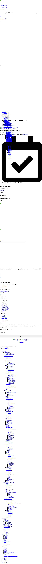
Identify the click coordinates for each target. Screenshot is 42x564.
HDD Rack (8, 412)
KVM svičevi (8, 480)
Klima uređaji (6, 520)
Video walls (8, 440)
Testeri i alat (10, 478)
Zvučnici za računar (11, 403)
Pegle (5, 125)
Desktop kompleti (11, 395)
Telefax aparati (9, 147)
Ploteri (7, 491)
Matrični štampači (9, 485)
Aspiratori (5, 530)
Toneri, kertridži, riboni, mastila (11, 492)
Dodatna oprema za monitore (11, 392)
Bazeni (5, 545)
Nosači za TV (10, 442)
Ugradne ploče (8, 523)
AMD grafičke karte (11, 375)
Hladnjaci (7, 377)
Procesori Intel (10, 367)
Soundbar (9, 430)
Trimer (5, 117)
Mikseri (5, 548)
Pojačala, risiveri (11, 433)
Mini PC (5, 355)
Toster (5, 126)
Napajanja (7, 388)
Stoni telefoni (9, 145)
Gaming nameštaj (9, 420)
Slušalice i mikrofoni (9, 399)
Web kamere (8, 409)
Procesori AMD (10, 366)
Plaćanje (6, 348)
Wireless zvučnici (11, 408)
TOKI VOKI (8, 516)
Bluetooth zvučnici (11, 407)
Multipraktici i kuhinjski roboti (9, 552)
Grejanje (5, 130)
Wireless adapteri (9, 128)
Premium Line (4, 534)
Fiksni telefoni (8, 511)
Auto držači (10, 504)
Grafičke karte (8, 373)
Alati (5, 542)
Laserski (7, 483)
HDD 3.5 (9, 414)
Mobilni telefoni (7, 136)
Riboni (9, 495)
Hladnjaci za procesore (12, 381)
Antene (9, 447)
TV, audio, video (7, 425)
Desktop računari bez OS (10, 353)
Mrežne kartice (10, 448)
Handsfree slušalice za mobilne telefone (14, 503)
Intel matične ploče (11, 363)
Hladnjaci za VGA (11, 382)
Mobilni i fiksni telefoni (8, 499)
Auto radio (10, 436)
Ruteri (9, 450)
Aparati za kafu (6, 553)
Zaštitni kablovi (8, 410)
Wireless (7, 445)
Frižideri (5, 113)
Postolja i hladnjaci (11, 383)
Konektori (9, 468)
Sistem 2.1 (10, 404)
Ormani (9, 471)
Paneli (9, 454)
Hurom (5, 540)
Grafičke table (8, 398)
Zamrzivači (6, 528)
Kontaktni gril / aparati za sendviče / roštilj (6, 128)
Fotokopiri (8, 487)
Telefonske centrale (9, 517)
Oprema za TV (8, 441)
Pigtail (9, 466)
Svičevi (7, 452)
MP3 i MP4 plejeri (11, 435)
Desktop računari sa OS (10, 354)
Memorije (7, 368)
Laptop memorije (11, 370)
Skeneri (7, 488)
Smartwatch (8, 510)
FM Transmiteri (10, 438)
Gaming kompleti (9, 417)
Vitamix (5, 538)
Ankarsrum (6, 535)
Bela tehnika (4, 518)
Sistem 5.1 (10, 405)
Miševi (7, 396)
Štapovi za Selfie (11, 505)
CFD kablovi (10, 465)
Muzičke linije (10, 431)
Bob (4, 539)
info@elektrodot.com (4, 298)
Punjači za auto (9, 156)
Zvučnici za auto (11, 437)
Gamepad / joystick (9, 423)
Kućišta (7, 361)
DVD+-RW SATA (11, 385)
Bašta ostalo (6, 544)
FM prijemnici (10, 432)
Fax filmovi (10, 496)
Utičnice (9, 476)
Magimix (5, 536)
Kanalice (9, 475)
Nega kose (5, 122)
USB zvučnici (10, 406)
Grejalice (7, 131)
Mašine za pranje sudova (8, 524)
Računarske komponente (8, 360)
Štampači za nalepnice (9, 489)
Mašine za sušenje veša (8, 526)
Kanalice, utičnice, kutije (10, 474)
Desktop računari (7, 352)
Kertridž (9, 494)
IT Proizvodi (4, 111)
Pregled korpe (2, 348)
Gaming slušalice (9, 419)
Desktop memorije (11, 369)
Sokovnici (5, 550)
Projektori (9, 428)
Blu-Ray (9, 387)
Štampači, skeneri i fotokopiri (9, 482)
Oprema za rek (10, 473)
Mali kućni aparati (5, 546)
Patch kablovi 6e (11, 463)
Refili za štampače (11, 497)
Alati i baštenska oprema (6, 541)
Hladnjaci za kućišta (11, 378)
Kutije (9, 477)
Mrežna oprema (6, 444)
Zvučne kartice (8, 389)
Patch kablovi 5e (11, 462)
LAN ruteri (8, 451)
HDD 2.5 (9, 413)
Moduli (9, 469)
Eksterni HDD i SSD (9, 411)
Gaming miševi (8, 415)
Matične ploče (8, 362)
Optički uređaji (8, 384)
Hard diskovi (8, 371)
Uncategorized (25, 134)
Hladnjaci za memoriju (12, 380)
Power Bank (9, 141)
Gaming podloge (9, 418)
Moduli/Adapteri (11, 455)
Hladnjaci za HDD (11, 379)
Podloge (7, 397)
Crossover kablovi (11, 464)
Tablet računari (8, 358)
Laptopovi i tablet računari (8, 356)
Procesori (7, 365)
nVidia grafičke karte (11, 374)
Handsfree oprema (11, 506)
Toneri (9, 493)
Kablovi (9, 456)
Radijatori (8, 132)
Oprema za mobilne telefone (8, 138)
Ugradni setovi (6, 521)
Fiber (7, 453)
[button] (0, 349)
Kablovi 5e (10, 459)
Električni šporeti (7, 527)
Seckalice (5, 551)
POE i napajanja (10, 479)
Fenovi (5, 116)
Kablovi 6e (10, 460)
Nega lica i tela (4, 557)
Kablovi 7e (10, 461)
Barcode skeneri (8, 490)
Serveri (5, 498)
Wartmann (5, 537)
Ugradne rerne (8, 522)
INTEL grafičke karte (11, 376)
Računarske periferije (7, 390)
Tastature (7, 393)
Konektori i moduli (9, 467)
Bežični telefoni (9, 143)
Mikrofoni (9, 401)
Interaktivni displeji (9, 439)
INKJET (7, 484)
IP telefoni (9, 149)
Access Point (10, 449)
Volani (7, 424)
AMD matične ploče (11, 364)
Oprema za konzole (9, 422)
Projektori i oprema (9, 427)
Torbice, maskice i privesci (9, 153)
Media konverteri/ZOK (12, 457)
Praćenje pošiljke (5, 562)
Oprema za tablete (9, 359)
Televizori (7, 426)
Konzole (7, 421)
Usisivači (5, 115)
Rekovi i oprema (9, 470)
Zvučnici (7, 402)
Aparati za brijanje (7, 559)
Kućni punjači (9, 157)
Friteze (5, 549)
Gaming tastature (9, 416)
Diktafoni (9, 434)
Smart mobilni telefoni (7, 133)
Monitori (7, 391)
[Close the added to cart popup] (8, 348)
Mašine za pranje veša (7, 525)
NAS (7, 481)
